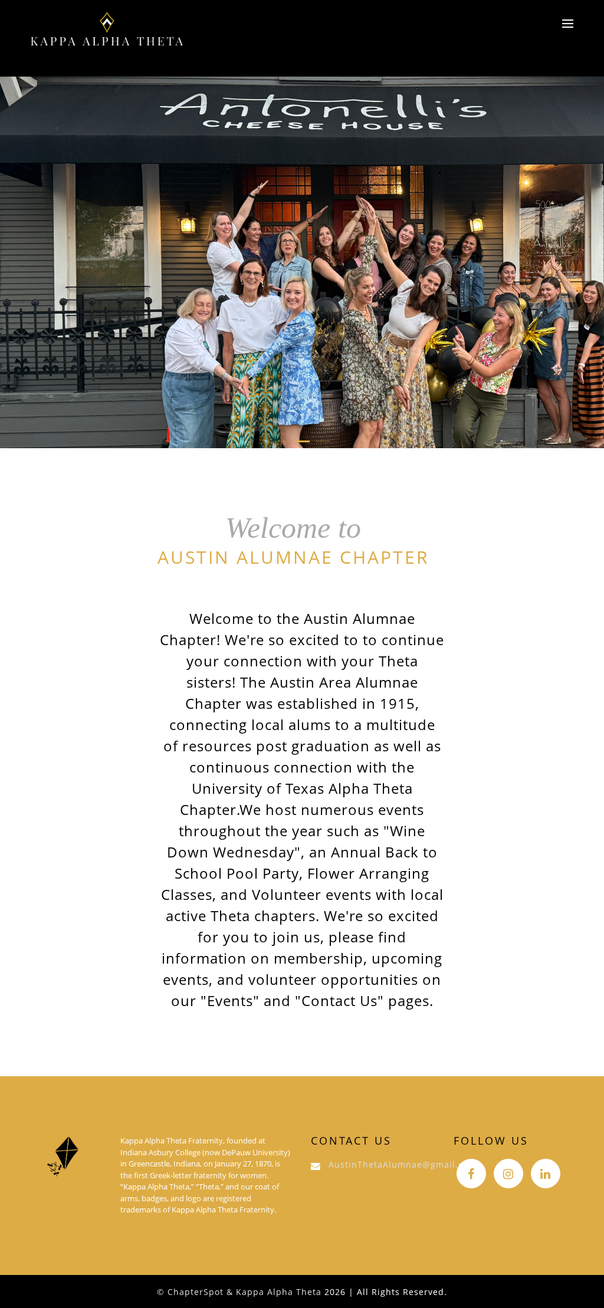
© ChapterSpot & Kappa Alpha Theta (239, 1291)
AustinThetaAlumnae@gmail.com (403, 1164)
